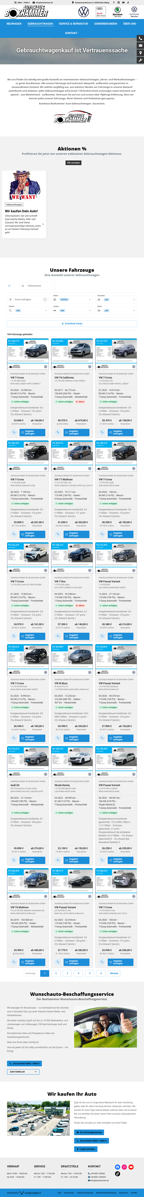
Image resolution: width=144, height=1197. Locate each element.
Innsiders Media (32, 1193)
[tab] (23, 1072)
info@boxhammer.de (44, 3)
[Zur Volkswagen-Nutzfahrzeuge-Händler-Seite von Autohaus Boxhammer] (134, 17)
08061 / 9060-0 (24, 3)
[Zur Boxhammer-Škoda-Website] (117, 17)
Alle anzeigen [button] (73, 162)
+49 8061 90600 (97, 1173)
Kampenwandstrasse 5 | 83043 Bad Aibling (92, 3)
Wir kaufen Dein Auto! (21, 211)
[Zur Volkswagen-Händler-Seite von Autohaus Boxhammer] (84, 17)
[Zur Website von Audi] (100, 17)
